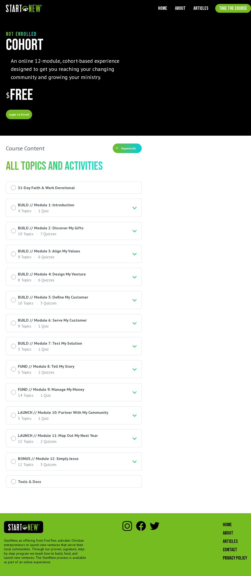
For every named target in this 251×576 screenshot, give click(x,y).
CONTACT (230, 550)
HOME (162, 8)
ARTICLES (200, 8)
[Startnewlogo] (24, 8)
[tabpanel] (74, 69)
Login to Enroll (19, 114)
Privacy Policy (235, 558)
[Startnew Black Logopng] (23, 527)
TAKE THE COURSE (233, 8)
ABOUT (180, 8)
